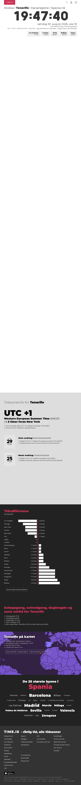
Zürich (6, 552)
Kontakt (56, 751)
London (45, 33)
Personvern (25, 761)
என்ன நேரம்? (51, 781)
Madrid (31, 705)
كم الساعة (51, 779)
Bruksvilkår (25, 758)
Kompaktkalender (10, 762)
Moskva (6, 561)
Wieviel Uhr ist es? (27, 781)
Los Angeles (33, 33)
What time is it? (8, 779)
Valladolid (28, 715)
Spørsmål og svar (60, 742)
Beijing (64, 33)
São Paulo (7, 533)
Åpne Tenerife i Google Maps (16, 652)
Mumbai (7, 567)
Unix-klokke (41, 739)
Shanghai (7, 574)
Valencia (67, 710)
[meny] (76, 2)
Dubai (6, 564)
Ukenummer (8, 765)
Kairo (6, 558)
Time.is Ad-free (59, 739)
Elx (29, 700)
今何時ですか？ (37, 781)
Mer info (32, 28)
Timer (6, 756)
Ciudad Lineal (11, 700)
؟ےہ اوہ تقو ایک (59, 781)
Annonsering (25, 755)
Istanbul (7, 555)
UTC (5, 536)
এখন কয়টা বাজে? (58, 779)
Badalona (23, 695)
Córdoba (22, 700)
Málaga (59, 705)
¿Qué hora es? (32, 779)
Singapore (7, 577)
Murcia (46, 705)
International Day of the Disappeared (63, 26)
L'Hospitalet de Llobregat (56, 700)
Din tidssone (8, 742)
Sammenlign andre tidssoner (16, 590)
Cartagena (67, 695)
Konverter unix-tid (43, 742)
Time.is (9, 2)
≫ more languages (69, 781)
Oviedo (69, 705)
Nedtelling (8, 753)
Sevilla (36, 710)
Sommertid (8, 748)
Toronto (6, 530)
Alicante (14, 695)
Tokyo (73, 33)
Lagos (6, 539)
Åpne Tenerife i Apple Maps (40, 652)
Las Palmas (15, 705)
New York (7, 527)
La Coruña (70, 700)
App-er (23, 736)
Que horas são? (8, 781)
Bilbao (57, 695)
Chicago (7, 524)
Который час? (65, 779)
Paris (55, 33)
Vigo (37, 715)
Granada (42, 700)
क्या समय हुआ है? (23, 779)
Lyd (5, 768)
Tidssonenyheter (27, 742)
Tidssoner (7, 745)
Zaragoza (49, 715)
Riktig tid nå (8, 736)
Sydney (6, 583)
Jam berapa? (17, 781)
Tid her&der (8, 739)
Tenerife (46, 710)
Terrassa (54, 710)
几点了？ (16, 779)
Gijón (35, 700)
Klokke (6, 751)
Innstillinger (58, 736)
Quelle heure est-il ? (42, 779)
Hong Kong (8, 570)
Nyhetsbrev (25, 745)
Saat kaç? (44, 781)
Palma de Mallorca (16, 710)
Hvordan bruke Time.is (62, 745)
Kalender (7, 759)
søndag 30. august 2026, (57, 24)
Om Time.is (58, 748)
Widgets (24, 739)
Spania (40, 687)
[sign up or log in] (71, 3)
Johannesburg (9, 545)
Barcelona (40, 695)
